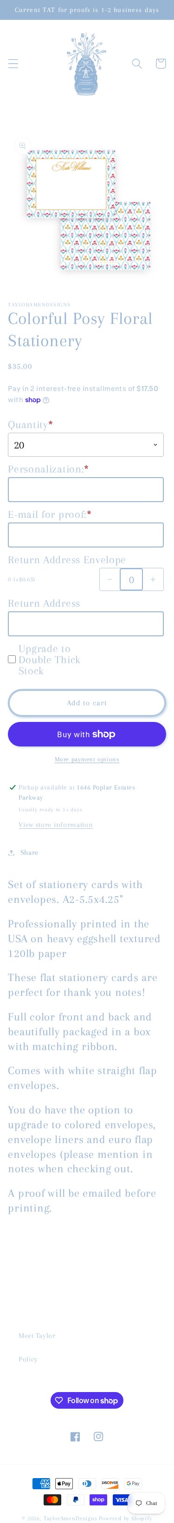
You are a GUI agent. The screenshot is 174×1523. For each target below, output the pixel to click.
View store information (56, 825)
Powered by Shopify (125, 1518)
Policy (28, 1359)
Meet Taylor (37, 1335)
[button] (13, 63)
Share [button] (29, 852)
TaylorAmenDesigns (70, 1518)
